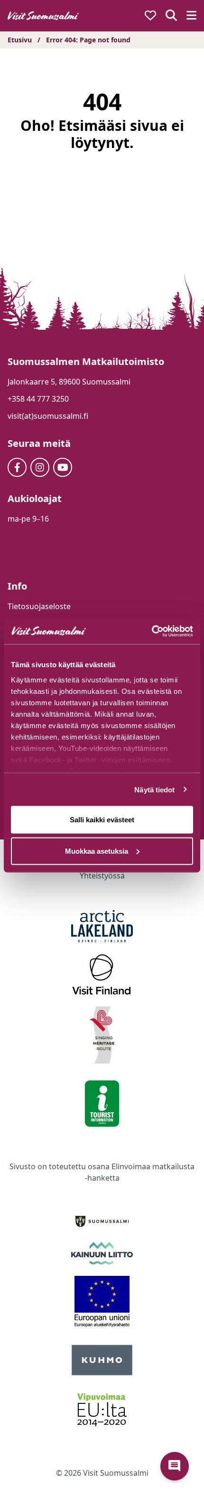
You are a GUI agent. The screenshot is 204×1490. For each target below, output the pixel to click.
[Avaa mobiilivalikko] (191, 16)
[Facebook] (17, 467)
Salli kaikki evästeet (102, 820)
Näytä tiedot (154, 789)
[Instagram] (39, 467)
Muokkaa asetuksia (96, 851)
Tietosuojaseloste (39, 606)
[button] (174, 1466)
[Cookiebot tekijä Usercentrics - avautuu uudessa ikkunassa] (151, 631)
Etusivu (20, 39)
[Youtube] (62, 467)
